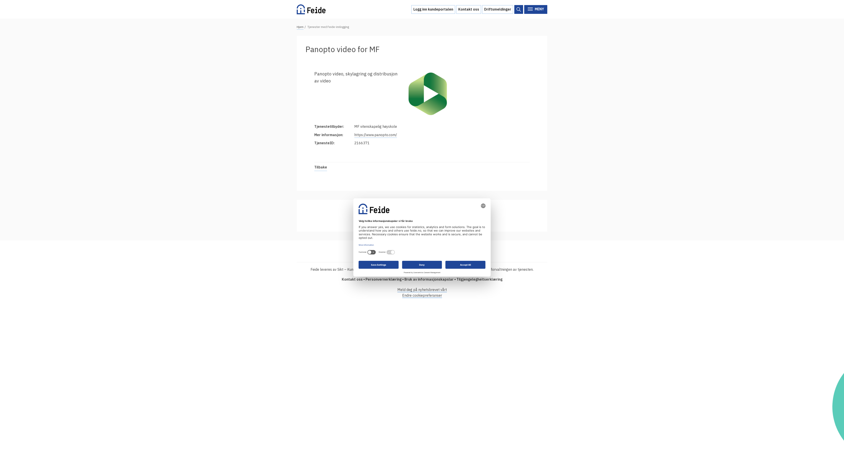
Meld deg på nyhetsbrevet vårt (422, 289)
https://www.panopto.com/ (375, 135)
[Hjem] (311, 9)
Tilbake (320, 167)
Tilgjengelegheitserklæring (479, 279)
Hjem (300, 27)
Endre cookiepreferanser (422, 295)
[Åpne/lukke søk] (518, 9)
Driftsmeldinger (497, 9)
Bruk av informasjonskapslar (429, 279)
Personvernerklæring (384, 279)
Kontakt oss (468, 9)
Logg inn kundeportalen (433, 9)
